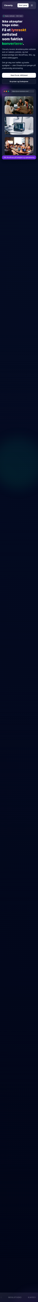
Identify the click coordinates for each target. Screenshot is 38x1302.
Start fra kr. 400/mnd (19, 75)
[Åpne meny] (32, 5)
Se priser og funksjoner (19, 81)
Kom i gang (23, 5)
